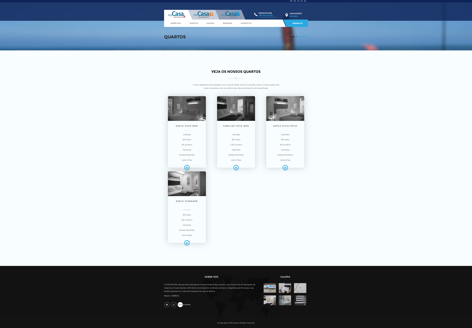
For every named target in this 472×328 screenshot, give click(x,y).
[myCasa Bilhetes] (231, 14)
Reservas (227, 23)
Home (292, 37)
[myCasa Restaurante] (204, 14)
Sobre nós (176, 23)
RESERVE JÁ (297, 23)
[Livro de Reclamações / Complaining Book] (184, 304)
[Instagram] (173, 304)
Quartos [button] (194, 23)
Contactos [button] (246, 23)
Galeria (210, 23)
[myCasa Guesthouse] (177, 14)
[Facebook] (167, 304)
